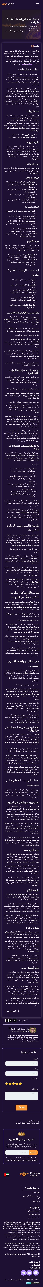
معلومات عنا (36, 1192)
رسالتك (35, 1089)
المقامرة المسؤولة (34, 1214)
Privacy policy (17, 1160)
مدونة (39, 1121)
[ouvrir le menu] (37, 4)
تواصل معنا (36, 1201)
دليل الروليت (31, 1121)
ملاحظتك (34, 1078)
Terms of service (31, 1160)
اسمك (35, 1059)
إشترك (32, 1152)
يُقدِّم (23, 1107)
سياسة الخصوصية (34, 1217)
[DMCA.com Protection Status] (21, 1283)
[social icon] (14, 1020)
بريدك (35, 1068)
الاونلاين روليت (27, 64)
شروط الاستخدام (34, 1211)
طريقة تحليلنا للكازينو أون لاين (31, 1197)
